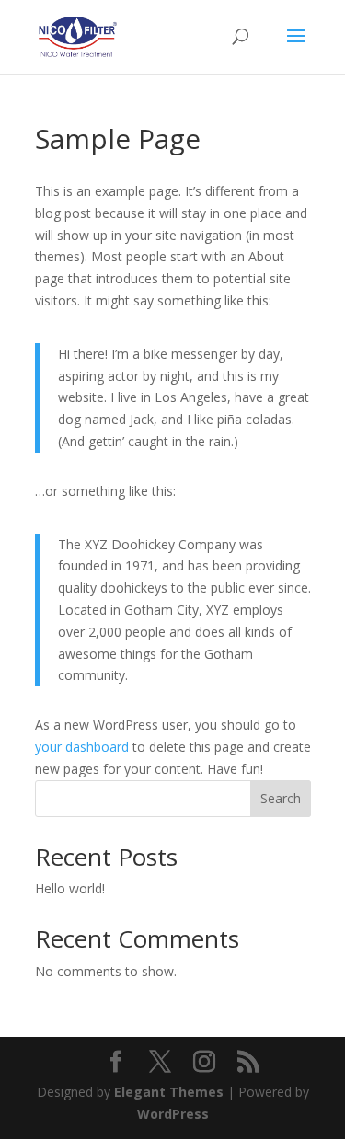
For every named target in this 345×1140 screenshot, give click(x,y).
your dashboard (82, 746)
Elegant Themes (169, 1091)
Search (280, 798)
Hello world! (70, 888)
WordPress (173, 1114)
